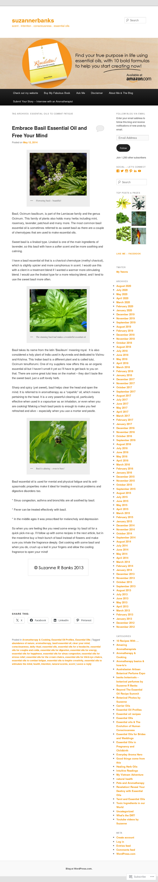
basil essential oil (61, 643)
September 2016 (125, 440)
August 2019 (123, 326)
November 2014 (125, 529)
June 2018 (122, 355)
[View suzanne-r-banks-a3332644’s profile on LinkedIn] (135, 170)
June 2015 (122, 501)
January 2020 (124, 310)
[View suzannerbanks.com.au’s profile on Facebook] (117, 170)
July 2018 (122, 351)
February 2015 (124, 517)
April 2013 (122, 606)
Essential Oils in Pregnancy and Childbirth (126, 746)
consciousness (20, 646)
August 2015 (123, 493)
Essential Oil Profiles (62, 639)
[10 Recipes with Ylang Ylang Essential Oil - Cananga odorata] (123, 203)
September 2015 (125, 489)
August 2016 (123, 444)
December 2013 (125, 574)
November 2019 (125, 318)
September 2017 (125, 391)
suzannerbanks (33, 20)
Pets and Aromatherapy (130, 783)
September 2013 (125, 586)
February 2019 (124, 330)
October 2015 (124, 484)
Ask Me (80, 93)
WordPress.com (125, 853)
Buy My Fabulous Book (57, 93)
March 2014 (123, 562)
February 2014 (124, 566)
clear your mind (81, 643)
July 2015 (122, 497)
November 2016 (125, 432)
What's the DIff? (125, 815)
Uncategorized (125, 811)
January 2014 (124, 570)
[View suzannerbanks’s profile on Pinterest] (130, 170)
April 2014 (122, 558)
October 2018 (124, 343)
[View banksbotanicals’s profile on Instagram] (126, 170)
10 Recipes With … (127, 641)
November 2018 (125, 338)
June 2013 (122, 598)
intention (46, 664)
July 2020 (122, 290)
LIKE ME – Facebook (128, 253)
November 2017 (125, 383)
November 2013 (125, 578)
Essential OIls (82, 639)
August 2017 (123, 395)
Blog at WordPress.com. (79, 868)
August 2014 (123, 541)
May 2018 (121, 359)
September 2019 (125, 322)
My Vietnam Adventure (129, 774)
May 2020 (121, 294)
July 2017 (122, 399)
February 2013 (124, 614)
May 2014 (121, 554)
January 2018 (124, 375)
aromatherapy (43, 643)
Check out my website (25, 93)
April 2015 (122, 509)
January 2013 (124, 618)
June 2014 (122, 549)
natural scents (60, 664)
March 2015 (123, 513)
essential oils (49, 646)
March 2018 (123, 367)
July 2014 (122, 545)
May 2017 (121, 407)
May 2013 (121, 602)
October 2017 (124, 387)
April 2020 (122, 298)
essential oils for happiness (27, 653)
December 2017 (125, 379)
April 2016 (122, 460)
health (36, 664)
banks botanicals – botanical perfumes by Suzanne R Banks (129, 681)
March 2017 (123, 415)
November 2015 (125, 480)
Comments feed (125, 849)
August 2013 (123, 590)
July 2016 (122, 448)
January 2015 (124, 521)
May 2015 (121, 505)
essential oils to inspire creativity (65, 660)
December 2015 (125, 476)
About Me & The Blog (121, 93)
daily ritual (35, 646)
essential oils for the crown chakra (45, 657)
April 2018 (122, 363)
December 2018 (125, 334)
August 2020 (123, 286)
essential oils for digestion (54, 650)
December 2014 (125, 525)
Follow (123, 148)
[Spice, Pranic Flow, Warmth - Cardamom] (123, 234)
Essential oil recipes (128, 714)
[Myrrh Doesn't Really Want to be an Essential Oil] (139, 236)
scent (72, 664)
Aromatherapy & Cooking (36, 639)
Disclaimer (97, 93)
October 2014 (124, 533)
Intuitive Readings (127, 770)
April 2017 (122, 411)
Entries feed (123, 845)
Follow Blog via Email (130, 113)
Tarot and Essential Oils (130, 799)
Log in (120, 841)
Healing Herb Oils (126, 766)
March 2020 (123, 302)
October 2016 (124, 436)
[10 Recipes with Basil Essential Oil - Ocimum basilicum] (123, 218)
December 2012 (125, 622)
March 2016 (123, 464)
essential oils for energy (83, 650)
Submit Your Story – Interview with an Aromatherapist (43, 101)
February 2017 (124, 420)
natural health (124, 779)
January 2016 (124, 472)
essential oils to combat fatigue (29, 660)
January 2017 (124, 424)
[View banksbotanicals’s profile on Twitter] (122, 170)
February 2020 (124, 306)
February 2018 (124, 371)
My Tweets (122, 271)
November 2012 (125, 627)
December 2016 (125, 428)
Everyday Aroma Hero (129, 754)
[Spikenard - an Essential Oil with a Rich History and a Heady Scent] (139, 203)
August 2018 (123, 347)
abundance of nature (23, 643)
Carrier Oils (123, 705)
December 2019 (125, 314)
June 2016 (122, 452)
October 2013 (124, 582)
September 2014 (125, 537)
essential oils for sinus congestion (62, 653)
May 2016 (121, 456)
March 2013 (123, 610)
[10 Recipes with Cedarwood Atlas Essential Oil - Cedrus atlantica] (139, 219)
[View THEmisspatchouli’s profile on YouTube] (139, 170)
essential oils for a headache (73, 646)
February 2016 (124, 468)
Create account (125, 837)
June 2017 (122, 403)
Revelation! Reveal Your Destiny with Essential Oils (130, 791)
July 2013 (122, 594)
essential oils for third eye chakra (83, 657)
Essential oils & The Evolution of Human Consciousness (128, 726)
